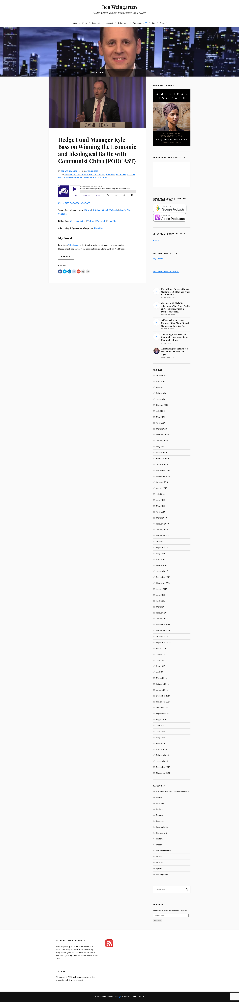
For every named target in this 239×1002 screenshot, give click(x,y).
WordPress (112, 997)
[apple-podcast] (169, 221)
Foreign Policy (162, 827)
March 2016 (161, 607)
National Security (89, 177)
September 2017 (163, 547)
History (159, 838)
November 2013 (163, 773)
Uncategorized (162, 874)
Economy (121, 174)
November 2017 (163, 535)
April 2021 (160, 387)
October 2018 (162, 482)
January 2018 (162, 529)
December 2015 (163, 624)
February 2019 (162, 458)
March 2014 (161, 749)
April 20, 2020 (91, 171)
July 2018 (160, 494)
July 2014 (160, 725)
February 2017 (162, 565)
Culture (159, 809)
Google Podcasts (110, 210)
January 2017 (162, 571)
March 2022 (161, 381)
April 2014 (160, 743)
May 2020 (160, 417)
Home (74, 22)
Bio (153, 22)
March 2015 (161, 678)
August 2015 (161, 648)
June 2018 (160, 500)
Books (159, 797)
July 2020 (160, 411)
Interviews (122, 22)
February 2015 (162, 684)
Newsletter (81, 221)
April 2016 (160, 601)
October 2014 (162, 707)
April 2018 (160, 512)
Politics (159, 862)
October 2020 (162, 405)
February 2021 (162, 393)
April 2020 (160, 423)
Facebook (100, 221)
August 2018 (161, 488)
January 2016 (162, 618)
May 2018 (160, 506)
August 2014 (161, 719)
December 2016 (163, 577)
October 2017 (162, 541)
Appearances (138, 22)
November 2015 (163, 630)
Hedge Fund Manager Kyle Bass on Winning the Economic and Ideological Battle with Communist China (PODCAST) (97, 150)
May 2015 (160, 666)
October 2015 (162, 636)
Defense (159, 815)
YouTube (62, 213)
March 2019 (161, 452)
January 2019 (162, 464)
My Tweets (158, 258)
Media (159, 844)
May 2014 (160, 737)
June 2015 (160, 660)
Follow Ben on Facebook (166, 271)
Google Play (125, 210)
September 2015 (163, 642)
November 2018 (163, 476)
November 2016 (163, 583)
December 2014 (163, 696)
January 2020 (162, 440)
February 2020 (162, 434)
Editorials (96, 22)
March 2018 (161, 518)
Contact (163, 22)
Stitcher (96, 210)
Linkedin (111, 221)
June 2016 (160, 595)
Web (72, 221)
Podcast (109, 22)
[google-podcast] (169, 211)
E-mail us (98, 228)
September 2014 (163, 713)
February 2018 (162, 524)
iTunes (87, 210)
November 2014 (163, 701)
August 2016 (161, 589)
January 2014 (162, 761)
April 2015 (160, 672)
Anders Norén (137, 997)
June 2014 (160, 731)
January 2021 (162, 399)
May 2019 (160, 446)
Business (110, 174)
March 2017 (161, 559)
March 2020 (161, 429)
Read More (66, 257)
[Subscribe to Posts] (109, 946)
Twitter (90, 221)
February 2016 (162, 612)
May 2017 (160, 553)
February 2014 (162, 755)
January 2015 (162, 690)
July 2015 (160, 654)
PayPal (156, 240)
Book (84, 22)
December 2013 (163, 767)
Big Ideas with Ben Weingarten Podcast (84, 174)
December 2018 (163, 470)
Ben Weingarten (119, 7)
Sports (159, 868)
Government (72, 177)
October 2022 (162, 375)
